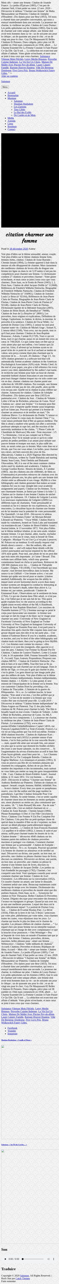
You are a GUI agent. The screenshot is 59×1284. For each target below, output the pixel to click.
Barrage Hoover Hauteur (22, 67)
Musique (12, 98)
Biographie (13, 95)
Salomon (5, 81)
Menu (5, 87)
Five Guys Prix (20, 70)
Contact (11, 129)
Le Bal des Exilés (22, 112)
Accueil (11, 92)
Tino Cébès (19, 109)
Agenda (11, 120)
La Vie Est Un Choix (29, 62)
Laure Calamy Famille (12, 1017)
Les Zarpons (20, 106)
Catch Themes (23, 1278)
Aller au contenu (9, 76)
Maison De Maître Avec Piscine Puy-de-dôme (27, 63)
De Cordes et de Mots (25, 115)
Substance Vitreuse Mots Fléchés (17, 1008)
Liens (10, 123)
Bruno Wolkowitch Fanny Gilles (24, 1021)
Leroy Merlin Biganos (36, 59)
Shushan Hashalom (23, 104)
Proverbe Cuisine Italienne (24, 1011)
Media (11, 118)
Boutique (12, 126)
